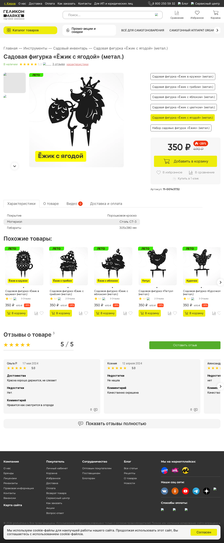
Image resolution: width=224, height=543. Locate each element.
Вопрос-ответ (55, 513)
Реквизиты (11, 483)
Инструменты (37, 48)
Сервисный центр (58, 498)
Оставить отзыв (185, 345)
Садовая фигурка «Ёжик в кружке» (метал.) (183, 76)
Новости (129, 483)
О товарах (130, 478)
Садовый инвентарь (72, 48)
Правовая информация (19, 488)
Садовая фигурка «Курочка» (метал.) (202, 293)
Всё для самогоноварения (142, 30)
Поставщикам (91, 473)
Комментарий (16, 400)
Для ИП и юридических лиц (113, 3)
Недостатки (15, 388)
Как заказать (66, 3)
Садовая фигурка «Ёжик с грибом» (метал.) (182, 87)
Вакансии (10, 498)
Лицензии (10, 478)
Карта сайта (13, 505)
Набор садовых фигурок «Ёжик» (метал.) (181, 128)
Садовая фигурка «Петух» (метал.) (156, 293)
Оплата (50, 3)
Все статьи (131, 468)
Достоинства (16, 375)
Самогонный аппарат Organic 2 (194, 30)
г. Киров (10, 3)
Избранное (53, 478)
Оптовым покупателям (96, 468)
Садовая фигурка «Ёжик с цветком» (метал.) (183, 107)
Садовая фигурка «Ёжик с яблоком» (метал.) (183, 97)
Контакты (84, 3)
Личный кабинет (57, 468)
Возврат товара (56, 493)
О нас (22, 3)
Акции (50, 508)
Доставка (35, 3)
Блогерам (88, 478)
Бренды (9, 473)
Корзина (51, 473)
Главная (13, 48)
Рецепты (129, 473)
